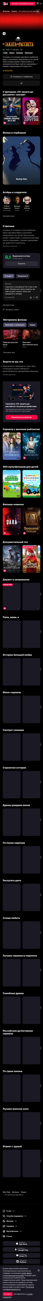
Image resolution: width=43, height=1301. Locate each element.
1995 (8, 50)
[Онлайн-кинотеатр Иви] (6, 3)
